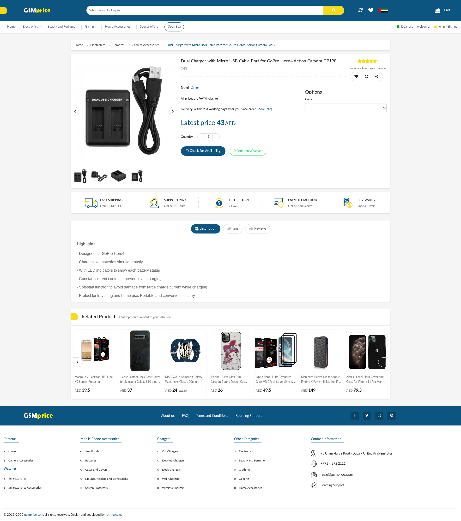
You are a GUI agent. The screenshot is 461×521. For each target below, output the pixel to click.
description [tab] (208, 228)
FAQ (185, 416)
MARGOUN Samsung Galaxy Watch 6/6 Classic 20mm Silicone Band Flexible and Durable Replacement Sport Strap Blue (183, 380)
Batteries (90, 460)
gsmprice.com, (34, 514)
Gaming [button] (90, 26)
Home (11, 26)
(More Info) (264, 109)
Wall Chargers (170, 478)
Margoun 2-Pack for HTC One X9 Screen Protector (94, 379)
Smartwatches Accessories (25, 487)
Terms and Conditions (212, 416)
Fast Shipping (111, 200)
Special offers (149, 26)
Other (195, 88)
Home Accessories (250, 487)
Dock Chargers (171, 469)
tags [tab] (235, 228)
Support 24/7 (175, 200)
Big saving (366, 200)
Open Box (174, 26)
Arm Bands (92, 451)
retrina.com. (113, 514)
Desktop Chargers (173, 460)
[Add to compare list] (360, 10)
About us (168, 416)
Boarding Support (249, 416)
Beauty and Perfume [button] (61, 26)
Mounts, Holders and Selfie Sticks (106, 478)
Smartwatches (17, 478)
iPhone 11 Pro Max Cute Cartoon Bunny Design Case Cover (228, 380)
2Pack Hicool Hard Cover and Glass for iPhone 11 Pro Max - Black (365, 380)
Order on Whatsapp (250, 151)
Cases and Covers (96, 469)
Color (308, 99)
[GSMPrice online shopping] (37, 10)
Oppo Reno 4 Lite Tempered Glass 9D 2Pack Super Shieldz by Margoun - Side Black (274, 380)
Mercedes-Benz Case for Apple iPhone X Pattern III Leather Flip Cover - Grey (321, 380)
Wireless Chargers (173, 487)
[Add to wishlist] (370, 10)
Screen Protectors (96, 487)
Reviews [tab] (260, 228)
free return (239, 200)
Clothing (244, 469)
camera (13, 451)
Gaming (244, 478)
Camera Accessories (145, 45)
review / (355, 68)
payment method (302, 200)
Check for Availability (205, 151)
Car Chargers (170, 451)
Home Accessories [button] (117, 26)
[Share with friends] (376, 76)
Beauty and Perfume (252, 460)
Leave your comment (374, 68)
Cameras (119, 45)
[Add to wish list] (356, 76)
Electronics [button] (30, 26)
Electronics (97, 45)
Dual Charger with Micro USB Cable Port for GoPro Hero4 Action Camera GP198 (222, 45)
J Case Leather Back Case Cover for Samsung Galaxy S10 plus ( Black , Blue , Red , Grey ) (140, 380)
